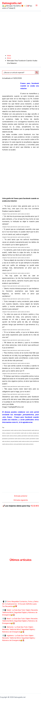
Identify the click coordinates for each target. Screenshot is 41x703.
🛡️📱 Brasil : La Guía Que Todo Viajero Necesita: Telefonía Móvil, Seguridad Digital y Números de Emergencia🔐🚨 (20, 621)
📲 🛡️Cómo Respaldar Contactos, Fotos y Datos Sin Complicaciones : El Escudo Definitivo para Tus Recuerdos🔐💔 (20, 604)
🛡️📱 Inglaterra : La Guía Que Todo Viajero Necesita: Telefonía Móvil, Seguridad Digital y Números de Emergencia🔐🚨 (18, 638)
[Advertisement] (20, 32)
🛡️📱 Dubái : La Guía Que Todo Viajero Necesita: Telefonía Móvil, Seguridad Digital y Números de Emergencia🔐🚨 (20, 612)
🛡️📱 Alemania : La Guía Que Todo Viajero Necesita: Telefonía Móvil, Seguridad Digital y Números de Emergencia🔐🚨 (18, 629)
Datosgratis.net (12, 3)
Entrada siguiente (21, 500)
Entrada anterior (20, 496)
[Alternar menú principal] (36, 5)
